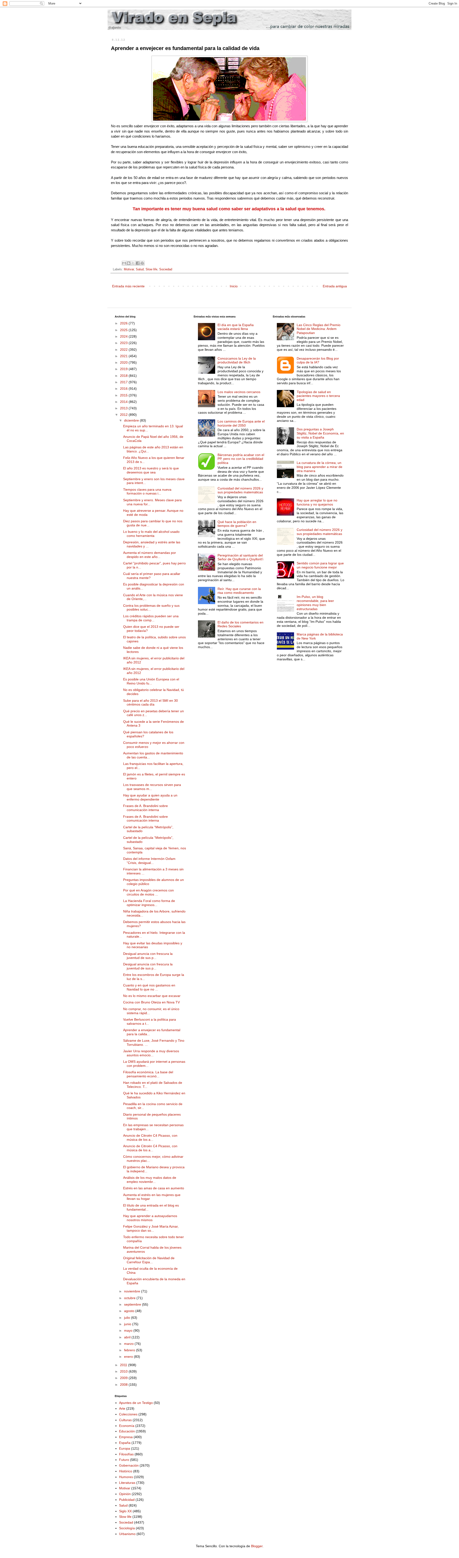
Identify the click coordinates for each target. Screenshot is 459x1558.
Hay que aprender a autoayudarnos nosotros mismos (150, 1218)
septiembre (133, 1304)
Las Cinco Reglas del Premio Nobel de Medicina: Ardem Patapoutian (318, 329)
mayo (128, 1330)
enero (129, 1356)
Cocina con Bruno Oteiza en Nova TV (151, 1002)
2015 (124, 395)
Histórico (125, 1471)
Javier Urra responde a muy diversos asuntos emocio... (151, 1053)
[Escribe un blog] (128, 263)
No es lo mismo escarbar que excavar (151, 996)
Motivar (129, 269)
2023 (124, 343)
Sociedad (165, 269)
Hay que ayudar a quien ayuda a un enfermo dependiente (150, 797)
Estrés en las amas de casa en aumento (153, 1188)
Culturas (125, 1420)
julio (127, 1317)
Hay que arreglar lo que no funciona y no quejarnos (317, 502)
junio (128, 1324)
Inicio (234, 286)
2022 (124, 349)
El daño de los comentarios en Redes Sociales (240, 624)
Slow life (151, 269)
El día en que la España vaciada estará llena (236, 327)
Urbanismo (127, 1534)
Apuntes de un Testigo (136, 1403)
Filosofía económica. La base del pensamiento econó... (148, 1074)
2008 (124, 1384)
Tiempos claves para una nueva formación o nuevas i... (147, 491)
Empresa (126, 1437)
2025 (124, 330)
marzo (129, 1344)
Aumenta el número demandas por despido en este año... (149, 555)
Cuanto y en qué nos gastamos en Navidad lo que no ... (149, 987)
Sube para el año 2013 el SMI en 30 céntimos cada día (150, 703)
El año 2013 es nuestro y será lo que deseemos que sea (151, 470)
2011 (124, 1365)
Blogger (256, 1546)
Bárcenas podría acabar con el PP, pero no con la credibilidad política (241, 459)
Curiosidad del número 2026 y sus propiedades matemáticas (240, 490)
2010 (124, 1371)
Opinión (125, 1494)
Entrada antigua (335, 286)
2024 (124, 336)
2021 (124, 356)
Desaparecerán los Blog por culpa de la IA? (318, 360)
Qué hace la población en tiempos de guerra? (237, 524)
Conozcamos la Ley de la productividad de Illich (237, 360)
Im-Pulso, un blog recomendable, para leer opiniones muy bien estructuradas (315, 603)
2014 (124, 402)
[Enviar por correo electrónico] (124, 263)
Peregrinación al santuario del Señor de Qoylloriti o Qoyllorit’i (240, 557)
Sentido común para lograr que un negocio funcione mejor (320, 565)
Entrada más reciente (128, 286)
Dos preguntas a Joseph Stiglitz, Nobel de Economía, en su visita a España (320, 433)
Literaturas (127, 1483)
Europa (124, 1448)
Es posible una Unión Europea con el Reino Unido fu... (151, 681)
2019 (124, 369)
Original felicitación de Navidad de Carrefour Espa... (149, 1260)
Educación (127, 1431)
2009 (124, 1378)
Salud (140, 269)
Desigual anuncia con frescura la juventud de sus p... (148, 956)
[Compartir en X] (133, 263)
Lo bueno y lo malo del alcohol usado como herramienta (151, 534)
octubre (130, 1298)
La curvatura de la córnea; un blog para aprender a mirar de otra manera (319, 467)
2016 (124, 388)
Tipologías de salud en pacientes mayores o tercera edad (318, 396)
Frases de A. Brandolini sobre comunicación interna (145, 808)
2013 (124, 408)
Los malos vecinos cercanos (239, 392)
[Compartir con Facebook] (137, 263)
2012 (124, 415)
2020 (124, 362)
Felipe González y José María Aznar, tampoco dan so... (151, 1228)
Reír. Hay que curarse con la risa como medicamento (239, 591)
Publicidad (127, 1500)
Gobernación (129, 1465)
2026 (124, 323)
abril (127, 1337)
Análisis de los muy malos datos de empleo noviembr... (149, 1180)
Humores (126, 1477)
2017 (124, 382)
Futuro (124, 1460)
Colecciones (128, 1414)
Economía (126, 1426)
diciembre (132, 420)
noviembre (132, 1291)
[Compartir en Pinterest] (142, 263)
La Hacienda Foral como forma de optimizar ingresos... (149, 903)
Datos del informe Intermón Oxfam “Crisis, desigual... (149, 861)
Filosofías (126, 1454)
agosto (129, 1311)
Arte (122, 1408)
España (125, 1443)
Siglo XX (125, 1511)
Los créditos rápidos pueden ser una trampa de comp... (151, 618)
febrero (130, 1350)
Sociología (127, 1528)
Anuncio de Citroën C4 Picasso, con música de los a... (150, 1137)
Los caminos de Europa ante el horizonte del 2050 (241, 423)
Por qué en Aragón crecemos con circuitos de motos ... (148, 892)
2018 (124, 376)
